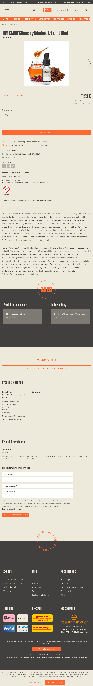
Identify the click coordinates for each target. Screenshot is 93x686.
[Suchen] (34, 10)
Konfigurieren (34, 682)
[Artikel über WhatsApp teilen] (8, 166)
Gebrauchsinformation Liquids (42, 396)
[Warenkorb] (85, 10)
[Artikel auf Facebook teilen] (4, 166)
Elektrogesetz (66, 583)
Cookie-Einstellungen (41, 595)
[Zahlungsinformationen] (15, 623)
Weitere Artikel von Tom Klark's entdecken (46, 369)
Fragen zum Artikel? (46, 360)
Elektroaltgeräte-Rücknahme (73, 587)
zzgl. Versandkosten (85, 101)
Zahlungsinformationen (13, 579)
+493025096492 (15, 419)
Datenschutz (37, 591)
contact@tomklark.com (16, 416)
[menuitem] (17, 10)
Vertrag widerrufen (11, 591)
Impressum (37, 587)
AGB (63, 595)
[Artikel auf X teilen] (13, 166)
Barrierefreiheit (67, 591)
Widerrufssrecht (10, 587)
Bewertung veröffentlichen (16, 515)
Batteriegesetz (67, 579)
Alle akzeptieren (55, 682)
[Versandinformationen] (42, 623)
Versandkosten (70, 641)
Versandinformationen (12, 583)
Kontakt (35, 583)
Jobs (34, 579)
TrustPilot (43, 145)
